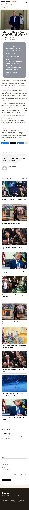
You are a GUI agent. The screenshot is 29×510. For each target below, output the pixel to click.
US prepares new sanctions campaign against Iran (14, 284)
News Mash (5, 2)
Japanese (22, 158)
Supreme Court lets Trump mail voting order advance (14, 260)
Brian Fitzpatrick (15, 158)
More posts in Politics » (22, 178)
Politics (10, 152)
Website (3, 467)
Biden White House (13, 156)
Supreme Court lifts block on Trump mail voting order (14, 236)
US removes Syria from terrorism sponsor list (14, 189)
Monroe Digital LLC (14, 502)
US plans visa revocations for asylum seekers (14, 212)
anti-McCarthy (23, 155)
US (16, 152)
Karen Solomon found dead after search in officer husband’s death (14, 383)
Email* (3, 462)
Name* (3, 457)
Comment (4, 441)
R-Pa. (19, 160)
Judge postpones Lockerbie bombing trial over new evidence (14, 335)
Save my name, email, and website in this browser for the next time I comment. (14, 475)
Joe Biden (5, 160)
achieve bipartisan (6, 155)
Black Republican (6, 158)
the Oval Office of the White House (10, 161)
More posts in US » (23, 300)
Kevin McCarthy (12, 160)
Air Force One (15, 155)
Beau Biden (5, 156)
